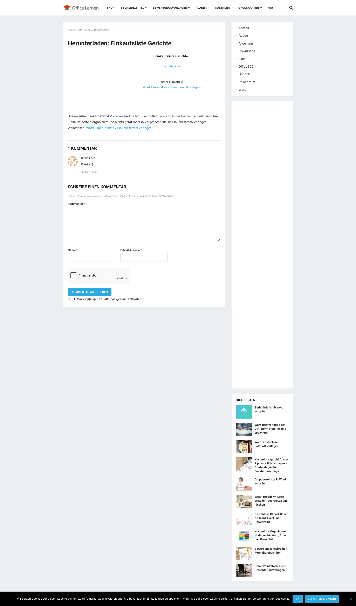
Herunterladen (171, 66)
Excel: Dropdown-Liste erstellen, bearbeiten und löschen (271, 500)
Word (242, 90)
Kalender (222, 7)
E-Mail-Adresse (131, 250)
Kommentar (76, 203)
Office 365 (246, 66)
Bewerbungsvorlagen (170, 7)
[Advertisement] (95, 80)
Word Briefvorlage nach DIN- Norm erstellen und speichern (270, 428)
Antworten (91, 172)
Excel (242, 59)
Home (71, 29)
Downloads (247, 51)
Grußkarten (248, 7)
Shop (111, 7)
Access (244, 28)
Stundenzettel (132, 7)
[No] (351, 599)
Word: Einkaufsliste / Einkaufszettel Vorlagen (171, 87)
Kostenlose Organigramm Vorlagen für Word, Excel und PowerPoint (271, 535)
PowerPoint (247, 82)
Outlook (244, 74)
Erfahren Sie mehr (322, 598)
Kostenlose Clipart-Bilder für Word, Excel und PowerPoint (271, 518)
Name (72, 250)
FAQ (270, 7)
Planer (201, 7)
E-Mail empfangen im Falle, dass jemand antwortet (107, 299)
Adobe (243, 36)
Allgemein (246, 43)
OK (298, 598)
